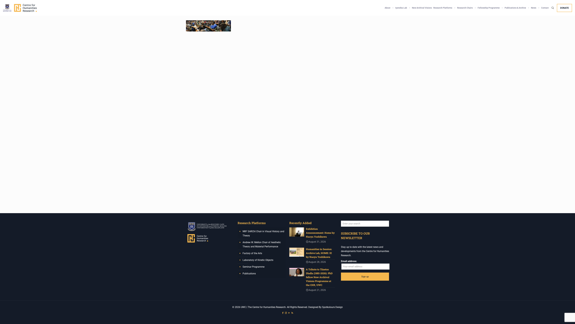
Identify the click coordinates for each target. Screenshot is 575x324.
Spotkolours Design (332, 307)
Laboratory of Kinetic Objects (258, 260)
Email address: (349, 261)
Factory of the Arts (252, 253)
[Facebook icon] (283, 313)
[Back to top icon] (560, 318)
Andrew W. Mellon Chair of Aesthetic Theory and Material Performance (262, 244)
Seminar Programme (253, 266)
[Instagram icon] (286, 313)
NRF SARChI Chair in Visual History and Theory (263, 233)
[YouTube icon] (289, 313)
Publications (249, 273)
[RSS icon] (292, 313)
